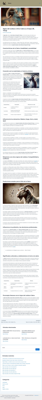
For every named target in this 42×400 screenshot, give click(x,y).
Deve (9, 3)
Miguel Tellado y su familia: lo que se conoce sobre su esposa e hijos (14, 361)
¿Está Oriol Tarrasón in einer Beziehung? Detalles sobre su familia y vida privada (16, 363)
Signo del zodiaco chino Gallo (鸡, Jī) (9, 370)
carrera (14, 246)
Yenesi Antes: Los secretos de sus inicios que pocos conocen (13, 358)
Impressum (36, 395)
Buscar (4, 347)
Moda (4, 385)
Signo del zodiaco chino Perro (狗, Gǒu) (9, 368)
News (4, 341)
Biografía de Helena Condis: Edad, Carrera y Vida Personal (13, 360)
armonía (35, 160)
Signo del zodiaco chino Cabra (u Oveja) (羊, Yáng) (11, 373)
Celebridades (5, 382)
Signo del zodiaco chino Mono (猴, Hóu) (9, 371)
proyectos (26, 134)
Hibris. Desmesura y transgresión (29, 338)
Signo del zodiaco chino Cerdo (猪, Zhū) (9, 366)
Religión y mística (6, 389)
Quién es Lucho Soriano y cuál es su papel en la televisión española (14, 365)
